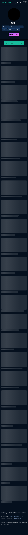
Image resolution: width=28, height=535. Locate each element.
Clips (17, 29)
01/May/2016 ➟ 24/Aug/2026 (14, 43)
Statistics (11, 29)
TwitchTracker (6, 2)
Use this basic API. (16, 518)
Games (20, 26)
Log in (11, 516)
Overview (5, 26)
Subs (4, 29)
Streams (13, 26)
